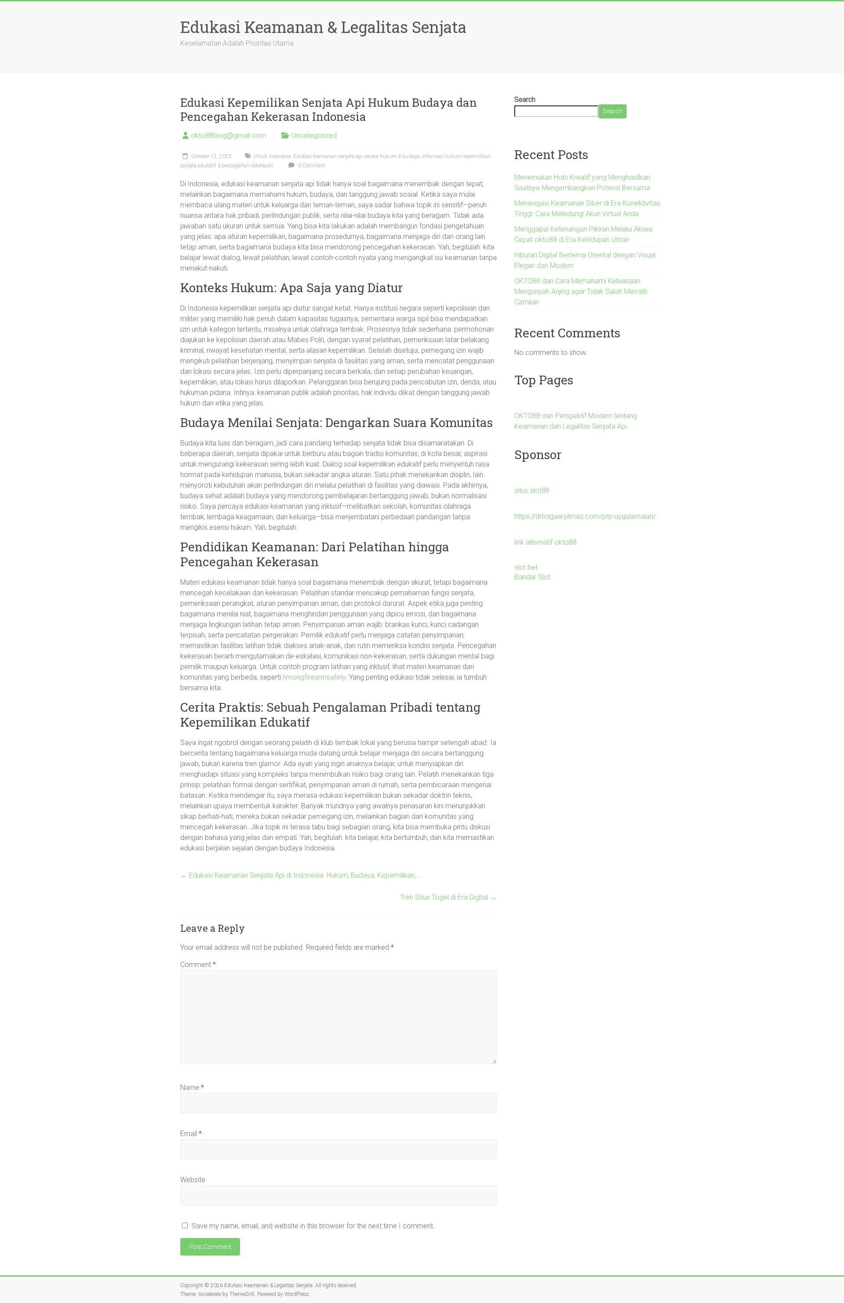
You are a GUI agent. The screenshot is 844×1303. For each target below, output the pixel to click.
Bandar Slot (532, 577)
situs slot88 (531, 490)
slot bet (526, 567)
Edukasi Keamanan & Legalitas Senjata (323, 26)
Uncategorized (314, 135)
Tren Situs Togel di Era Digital (448, 897)
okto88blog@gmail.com (228, 135)
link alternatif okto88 (545, 542)
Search (524, 99)
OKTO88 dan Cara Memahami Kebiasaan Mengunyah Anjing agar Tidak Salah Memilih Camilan (581, 291)
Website (192, 1180)
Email (191, 1133)
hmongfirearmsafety (314, 677)
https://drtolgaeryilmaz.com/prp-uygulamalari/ (585, 516)
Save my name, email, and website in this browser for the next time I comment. (313, 1226)
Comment (198, 964)
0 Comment (311, 166)
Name (192, 1087)
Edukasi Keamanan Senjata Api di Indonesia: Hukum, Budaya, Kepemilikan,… (300, 875)
